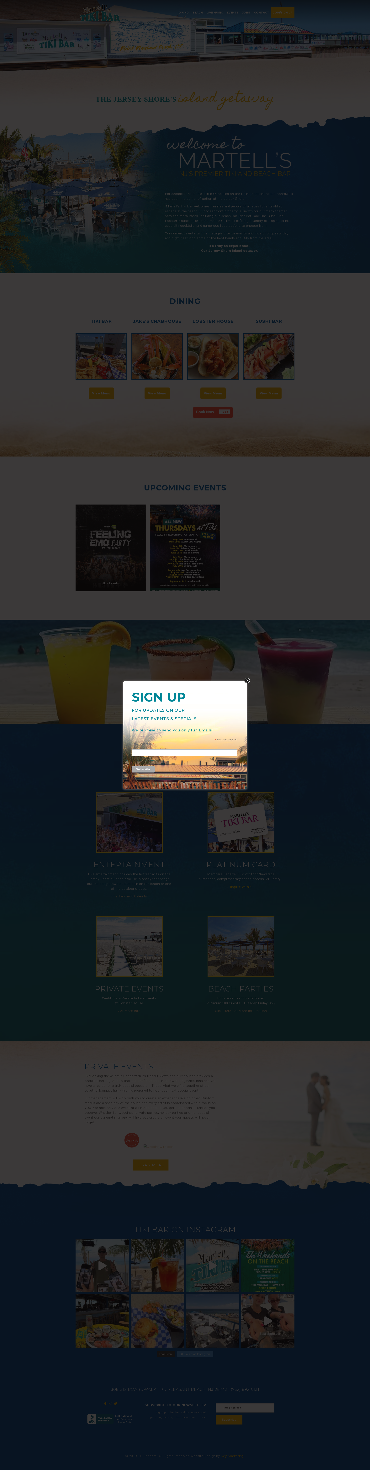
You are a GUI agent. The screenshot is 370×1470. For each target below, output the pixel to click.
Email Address (143, 744)
